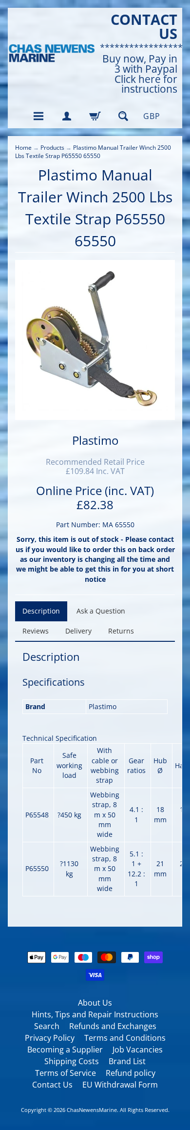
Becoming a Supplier (65, 1049)
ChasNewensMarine (92, 1109)
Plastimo (95, 440)
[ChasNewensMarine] (51, 53)
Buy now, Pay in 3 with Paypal (139, 64)
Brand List (127, 1061)
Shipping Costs (71, 1061)
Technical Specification (59, 738)
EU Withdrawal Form (120, 1084)
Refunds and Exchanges (112, 1026)
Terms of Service (65, 1073)
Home (23, 147)
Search (46, 1026)
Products (52, 147)
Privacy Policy (50, 1037)
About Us (95, 1002)
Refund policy (130, 1073)
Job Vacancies (138, 1049)
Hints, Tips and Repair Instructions (95, 1014)
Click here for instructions (145, 84)
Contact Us (52, 1084)
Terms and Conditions (125, 1037)
